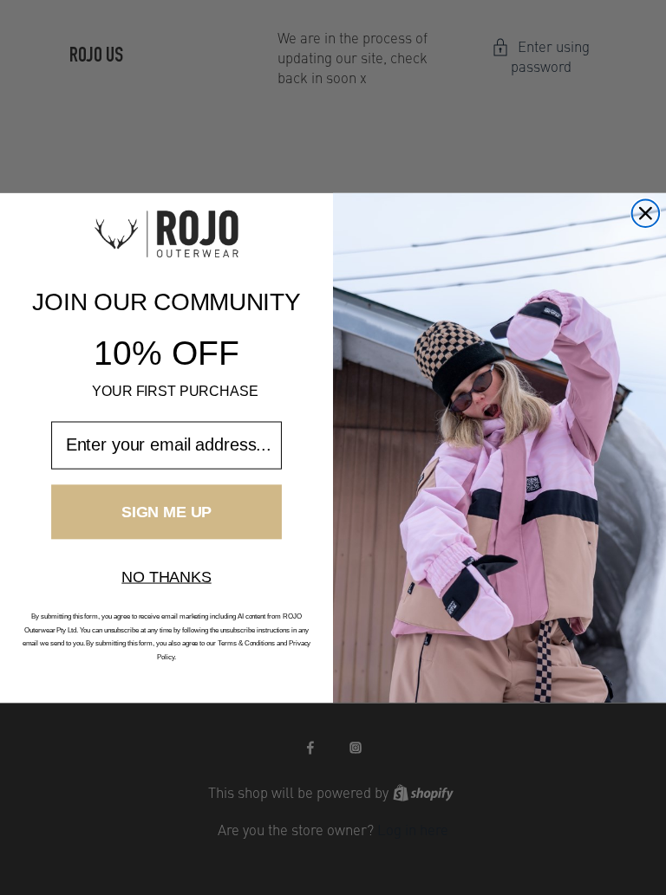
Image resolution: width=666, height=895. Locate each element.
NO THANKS (166, 576)
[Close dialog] (646, 213)
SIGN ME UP (166, 511)
